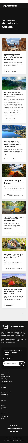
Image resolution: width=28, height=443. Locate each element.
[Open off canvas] (25, 5)
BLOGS (8, 30)
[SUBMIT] (22, 364)
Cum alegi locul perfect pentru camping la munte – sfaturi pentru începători (13, 291)
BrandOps (20, 437)
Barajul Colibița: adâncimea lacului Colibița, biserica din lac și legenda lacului (14, 94)
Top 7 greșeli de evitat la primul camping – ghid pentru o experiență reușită (14, 218)
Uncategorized (9, 305)
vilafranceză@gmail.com (14, 428)
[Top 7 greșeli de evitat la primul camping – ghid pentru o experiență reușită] (14, 207)
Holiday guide (17, 158)
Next (22, 313)
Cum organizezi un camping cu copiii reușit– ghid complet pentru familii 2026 (13, 256)
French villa (12, 440)
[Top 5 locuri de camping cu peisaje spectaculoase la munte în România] (14, 170)
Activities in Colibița (11, 71)
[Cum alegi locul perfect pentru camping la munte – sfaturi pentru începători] (14, 280)
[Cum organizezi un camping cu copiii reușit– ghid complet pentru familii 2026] (14, 244)
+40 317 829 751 (14, 426)
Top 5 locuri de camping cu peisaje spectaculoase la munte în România (14, 181)
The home (4, 30)
